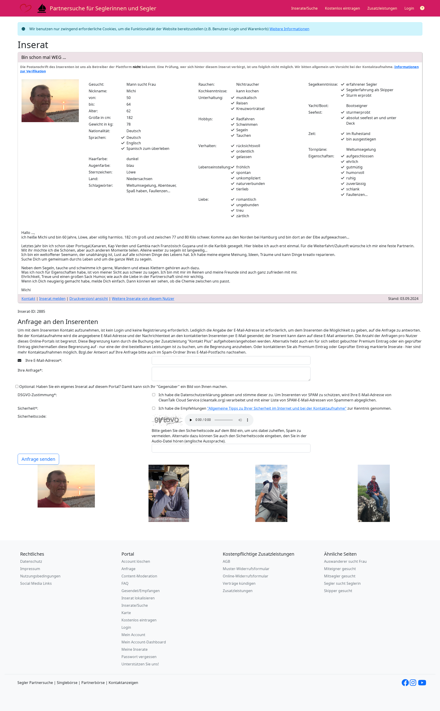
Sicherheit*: (28, 408)
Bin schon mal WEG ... (43, 57)
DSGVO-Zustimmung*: (37, 394)
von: (92, 97)
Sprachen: (97, 137)
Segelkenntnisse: (323, 84)
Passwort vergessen (139, 656)
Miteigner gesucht (340, 568)
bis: (92, 104)
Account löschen (135, 561)
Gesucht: (96, 84)
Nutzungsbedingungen (40, 576)
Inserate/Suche (304, 8)
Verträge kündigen (239, 583)
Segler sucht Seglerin (342, 583)
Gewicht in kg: (101, 124)
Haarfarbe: (98, 158)
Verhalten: (207, 145)
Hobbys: (205, 118)
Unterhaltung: (210, 97)
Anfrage (128, 568)
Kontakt (28, 298)
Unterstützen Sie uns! (140, 664)
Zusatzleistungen (382, 8)
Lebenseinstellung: (214, 167)
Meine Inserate (134, 649)
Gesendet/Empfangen (140, 590)
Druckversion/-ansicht (88, 298)
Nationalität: (99, 130)
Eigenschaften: (321, 156)
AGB (226, 561)
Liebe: (203, 199)
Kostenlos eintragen (342, 8)
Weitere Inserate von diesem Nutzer (143, 298)
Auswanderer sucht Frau (345, 561)
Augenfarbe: (99, 165)
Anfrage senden (38, 459)
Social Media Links (36, 583)
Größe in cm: (100, 117)
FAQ (125, 583)
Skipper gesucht (338, 590)
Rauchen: (206, 84)
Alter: (93, 110)
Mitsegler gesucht (339, 576)
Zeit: (312, 133)
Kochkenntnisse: (212, 90)
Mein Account (133, 634)
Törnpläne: (317, 149)
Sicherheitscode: (32, 416)
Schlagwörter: (101, 185)
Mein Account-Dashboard (143, 642)
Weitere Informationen (289, 28)
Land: (93, 178)
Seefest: (315, 112)
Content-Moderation (139, 576)
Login (409, 8)
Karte (126, 612)
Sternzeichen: (100, 172)
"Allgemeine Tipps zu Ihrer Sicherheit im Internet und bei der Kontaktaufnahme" (276, 408)
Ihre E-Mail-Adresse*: (43, 360)
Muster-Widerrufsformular (246, 568)
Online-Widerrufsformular (245, 576)
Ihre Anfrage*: (30, 370)
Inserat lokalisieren (138, 598)
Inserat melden (52, 298)
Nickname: (98, 90)
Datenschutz (31, 561)
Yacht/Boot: (318, 105)
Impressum (30, 568)
